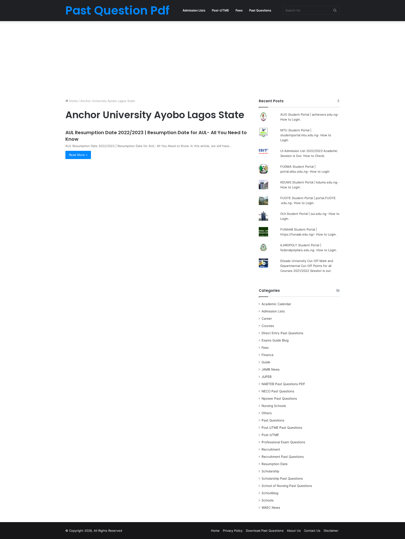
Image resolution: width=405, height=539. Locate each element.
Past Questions (260, 10)
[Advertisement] (202, 58)
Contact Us (312, 530)
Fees (239, 10)
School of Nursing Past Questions (287, 486)
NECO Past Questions (278, 391)
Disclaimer (331, 530)
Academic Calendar (276, 304)
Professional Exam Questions (283, 442)
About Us (294, 530)
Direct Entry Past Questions (282, 333)
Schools (268, 500)
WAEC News (271, 507)
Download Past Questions (265, 530)
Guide (266, 362)
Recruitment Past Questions (283, 457)
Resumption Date (275, 464)
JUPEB (267, 377)
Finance (268, 355)
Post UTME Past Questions (282, 427)
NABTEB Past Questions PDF (283, 384)
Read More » (78, 155)
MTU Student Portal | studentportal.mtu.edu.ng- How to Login (305, 135)
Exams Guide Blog (275, 340)
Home (73, 101)
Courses (268, 326)
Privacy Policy (233, 530)
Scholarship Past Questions (282, 478)
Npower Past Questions (279, 398)
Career (267, 318)
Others (267, 413)
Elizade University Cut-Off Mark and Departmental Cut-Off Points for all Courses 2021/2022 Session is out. (306, 266)
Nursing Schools (274, 406)
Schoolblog (270, 493)
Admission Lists (194, 10)
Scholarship (270, 471)
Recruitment (271, 449)
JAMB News (271, 369)
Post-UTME (220, 10)
